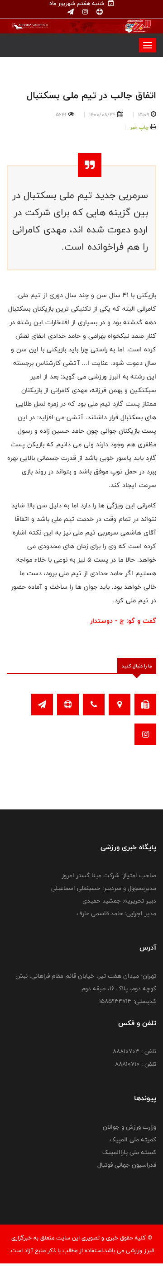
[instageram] (84, 12)
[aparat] (99, 12)
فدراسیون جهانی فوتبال (126, 1164)
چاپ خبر (139, 127)
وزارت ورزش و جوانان (129, 1126)
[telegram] (70, 12)
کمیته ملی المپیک (133, 1139)
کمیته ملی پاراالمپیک (129, 1152)
